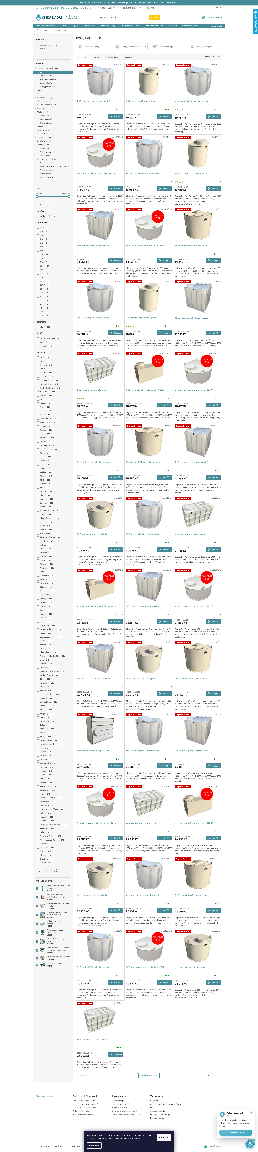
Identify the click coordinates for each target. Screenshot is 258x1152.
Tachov (46, 752)
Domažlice (47, 820)
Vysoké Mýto (48, 763)
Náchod (46, 556)
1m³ (43, 231)
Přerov (45, 441)
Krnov (45, 572)
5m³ (43, 250)
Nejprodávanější (111, 57)
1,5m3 (44, 227)
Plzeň (45, 368)
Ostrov (45, 640)
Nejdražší (96, 57)
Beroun (45, 617)
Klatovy (46, 598)
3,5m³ (44, 285)
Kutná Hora (47, 552)
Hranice (46, 614)
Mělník (45, 560)
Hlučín (45, 717)
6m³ (44, 254)
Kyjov (45, 794)
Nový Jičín (47, 583)
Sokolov (46, 579)
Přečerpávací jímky (44, 112)
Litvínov (46, 514)
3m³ (43, 243)
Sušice (45, 813)
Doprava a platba (157, 1118)
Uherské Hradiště (49, 518)
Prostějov (46, 453)
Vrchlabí (46, 755)
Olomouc (46, 376)
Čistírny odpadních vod (46, 105)
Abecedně (128, 57)
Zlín (44, 399)
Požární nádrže (43, 144)
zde (138, 1138)
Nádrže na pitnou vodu (46, 137)
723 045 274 (44, 49)
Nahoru (84, 1075)
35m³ (44, 300)
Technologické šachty (49, 170)
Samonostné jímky (119, 1101)
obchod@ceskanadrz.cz (49, 45)
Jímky (39, 72)
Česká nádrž (48, 216)
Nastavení (94, 1145)
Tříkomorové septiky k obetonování (126, 1114)
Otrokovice (47, 625)
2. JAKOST (44, 162)
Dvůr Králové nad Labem (52, 671)
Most (45, 407)
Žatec (45, 610)
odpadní (45, 342)
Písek (45, 495)
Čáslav (45, 851)
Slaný (45, 686)
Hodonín (46, 522)
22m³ (44, 315)
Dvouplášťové (45, 123)
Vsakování (41, 108)
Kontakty (154, 1101)
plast (45, 327)
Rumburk (46, 817)
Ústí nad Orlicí (48, 702)
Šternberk (47, 729)
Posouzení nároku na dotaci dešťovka (165, 1104)
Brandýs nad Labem (50, 637)
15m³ (44, 269)
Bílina (45, 679)
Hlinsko (45, 855)
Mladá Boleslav (49, 449)
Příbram (46, 476)
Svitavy (46, 644)
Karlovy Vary (48, 422)
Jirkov (45, 606)
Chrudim (46, 587)
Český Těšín (47, 525)
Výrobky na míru (46, 177)
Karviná (46, 411)
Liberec (46, 372)
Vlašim (45, 775)
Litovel (45, 863)
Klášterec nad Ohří (50, 690)
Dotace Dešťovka (44, 130)
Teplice (46, 430)
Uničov (45, 778)
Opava (45, 415)
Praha (45, 357)
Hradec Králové (49, 384)
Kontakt (150, 8)
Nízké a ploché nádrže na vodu (85, 1114)
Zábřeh (45, 725)
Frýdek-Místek (48, 418)
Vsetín (45, 506)
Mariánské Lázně (49, 694)
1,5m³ (44, 235)
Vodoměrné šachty (44, 97)
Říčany (45, 736)
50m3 (44, 312)
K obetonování (46, 119)
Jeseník (46, 782)
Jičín (44, 660)
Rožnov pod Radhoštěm (52, 656)
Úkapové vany (45, 173)
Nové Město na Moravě (52, 840)
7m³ (43, 262)
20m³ (44, 266)
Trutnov (46, 491)
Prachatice (47, 805)
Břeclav (46, 529)
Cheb (45, 480)
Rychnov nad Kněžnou (51, 809)
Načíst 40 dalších (149, 1075)
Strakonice (47, 591)
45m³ (44, 308)
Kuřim (45, 832)
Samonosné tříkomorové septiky (125, 1111)
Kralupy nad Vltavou (50, 629)
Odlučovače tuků (44, 141)
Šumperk (46, 503)
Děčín (45, 434)
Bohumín (46, 602)
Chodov (46, 709)
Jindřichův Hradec (50, 541)
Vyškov (45, 545)
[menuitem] (46, 26)
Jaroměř (46, 759)
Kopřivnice (47, 595)
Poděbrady (47, 721)
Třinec (45, 464)
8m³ (43, 258)
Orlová (45, 483)
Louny (45, 621)
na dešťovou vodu (50, 338)
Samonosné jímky (47, 75)
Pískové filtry (42, 134)
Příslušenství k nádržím (46, 101)
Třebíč (45, 457)
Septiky (40, 90)
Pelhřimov (47, 568)
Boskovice (47, 801)
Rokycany (46, 713)
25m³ (44, 292)
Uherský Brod (48, 652)
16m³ (44, 289)
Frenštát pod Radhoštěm (53, 824)
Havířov (46, 395)
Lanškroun (47, 847)
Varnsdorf (47, 683)
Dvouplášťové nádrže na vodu (85, 1108)
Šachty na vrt (42, 94)
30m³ (44, 296)
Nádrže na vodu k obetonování (85, 1104)
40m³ (44, 304)
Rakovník (46, 663)
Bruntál (45, 648)
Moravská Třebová (50, 836)
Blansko (46, 549)
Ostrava (46, 365)
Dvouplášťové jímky (48, 83)
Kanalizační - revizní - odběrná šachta (54, 166)
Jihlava (45, 426)
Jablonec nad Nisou (50, 445)
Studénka (46, 859)
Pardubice (47, 391)
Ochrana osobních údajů (130, 8)
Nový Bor (46, 767)
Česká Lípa (47, 460)
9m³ (43, 277)
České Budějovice (50, 388)
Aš (44, 748)
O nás (152, 1108)
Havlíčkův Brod (49, 533)
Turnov (45, 706)
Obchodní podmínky (106, 8)
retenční (46, 346)
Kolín (45, 487)
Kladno (45, 403)
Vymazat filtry (51, 869)
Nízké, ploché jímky (47, 86)
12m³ (44, 273)
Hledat (154, 17)
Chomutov (47, 438)
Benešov (46, 564)
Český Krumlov (49, 740)
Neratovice (47, 667)
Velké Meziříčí (48, 786)
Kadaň (45, 633)
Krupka (45, 732)
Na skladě (46, 205)
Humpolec (47, 828)
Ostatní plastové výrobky (47, 159)
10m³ (44, 281)
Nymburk (46, 698)
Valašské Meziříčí (49, 510)
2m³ (43, 239)
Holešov (46, 771)
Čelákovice (47, 790)
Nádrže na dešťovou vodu (47, 68)
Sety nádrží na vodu (81, 1111)
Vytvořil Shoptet (215, 1146)
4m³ (43, 246)
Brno (44, 361)
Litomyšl (46, 843)
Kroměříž (46, 499)
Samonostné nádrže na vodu (84, 1101)
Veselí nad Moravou (50, 797)
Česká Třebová (49, 675)
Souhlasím (164, 1137)
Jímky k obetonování (48, 79)
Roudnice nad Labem (51, 744)
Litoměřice (47, 575)
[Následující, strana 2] (214, 1075)
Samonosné (44, 115)
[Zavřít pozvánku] (251, 1112)
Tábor (45, 468)
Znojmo (46, 472)
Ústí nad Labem (49, 380)
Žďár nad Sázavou (50, 537)
